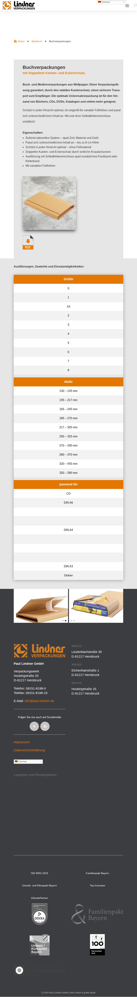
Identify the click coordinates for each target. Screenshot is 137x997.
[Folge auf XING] (34, 726)
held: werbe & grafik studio (83, 992)
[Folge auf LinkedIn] (45, 726)
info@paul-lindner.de (39, 701)
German (22, 761)
